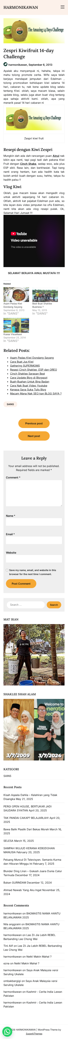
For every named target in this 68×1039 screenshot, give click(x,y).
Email (10, 534)
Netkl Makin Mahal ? (38, 956)
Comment (13, 477)
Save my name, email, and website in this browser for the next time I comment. (32, 572)
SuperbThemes (34, 1033)
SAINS (10, 404)
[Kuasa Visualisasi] (16, 325)
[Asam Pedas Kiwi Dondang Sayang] (16, 294)
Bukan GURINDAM (14, 882)
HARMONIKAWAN (20, 7)
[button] (7, 1032)
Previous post (34, 423)
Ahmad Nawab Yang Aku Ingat (22, 890)
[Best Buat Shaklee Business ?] (45, 294)
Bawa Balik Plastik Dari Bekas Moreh (26, 829)
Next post (34, 436)
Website (11, 552)
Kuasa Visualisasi (12, 334)
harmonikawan (12, 913)
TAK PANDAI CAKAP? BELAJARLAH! (26, 818)
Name (10, 515)
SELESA (8, 840)
